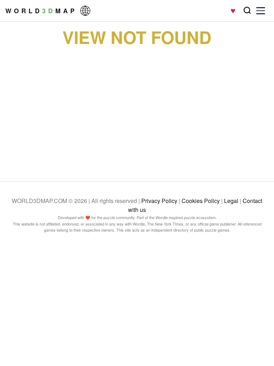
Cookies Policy (201, 201)
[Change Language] (85, 11)
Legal (231, 201)
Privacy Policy (159, 201)
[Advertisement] (137, 108)
